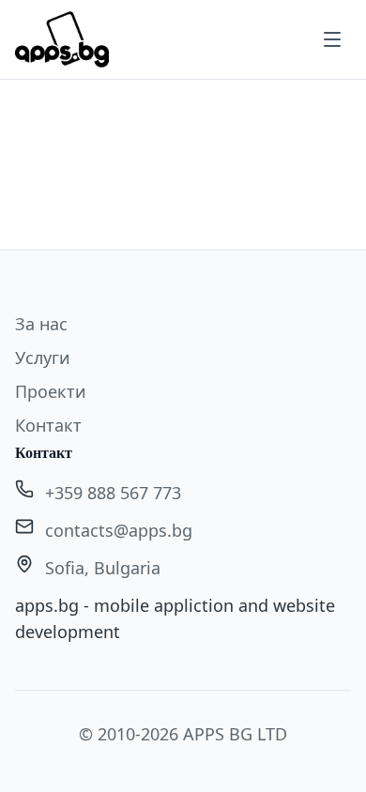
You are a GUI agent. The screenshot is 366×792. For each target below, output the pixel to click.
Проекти (50, 391)
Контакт (48, 425)
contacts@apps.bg (118, 530)
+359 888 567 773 (113, 492)
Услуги (42, 357)
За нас (41, 323)
